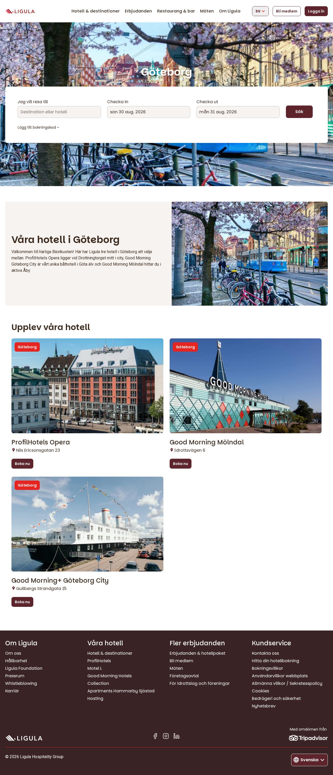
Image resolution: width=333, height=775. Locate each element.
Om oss (13, 653)
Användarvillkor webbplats (280, 676)
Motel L (94, 668)
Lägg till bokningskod (37, 127)
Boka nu (22, 463)
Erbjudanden (138, 11)
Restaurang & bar (176, 11)
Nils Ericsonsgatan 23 (38, 450)
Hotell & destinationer (96, 11)
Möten (207, 11)
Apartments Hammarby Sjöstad (121, 691)
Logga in (316, 11)
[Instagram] (166, 737)
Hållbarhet (16, 661)
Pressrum (14, 676)
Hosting (95, 698)
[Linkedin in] (176, 737)
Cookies (260, 691)
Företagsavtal (184, 676)
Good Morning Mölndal (207, 442)
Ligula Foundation (23, 668)
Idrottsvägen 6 (189, 450)
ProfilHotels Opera (40, 442)
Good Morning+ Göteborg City (59, 580)
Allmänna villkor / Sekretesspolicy (287, 683)
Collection (98, 683)
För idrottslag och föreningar (200, 683)
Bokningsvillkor (267, 668)
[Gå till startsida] (20, 11)
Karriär (12, 691)
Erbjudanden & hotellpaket (197, 653)
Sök (299, 112)
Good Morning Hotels (109, 676)
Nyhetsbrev (264, 706)
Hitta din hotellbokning (275, 661)
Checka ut (207, 102)
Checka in (117, 102)
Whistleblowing (21, 683)
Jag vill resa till (33, 102)
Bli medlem (286, 11)
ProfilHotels (99, 661)
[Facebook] (155, 737)
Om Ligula (229, 11)
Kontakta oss (265, 653)
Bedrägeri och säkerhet (276, 698)
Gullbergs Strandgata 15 (41, 589)
